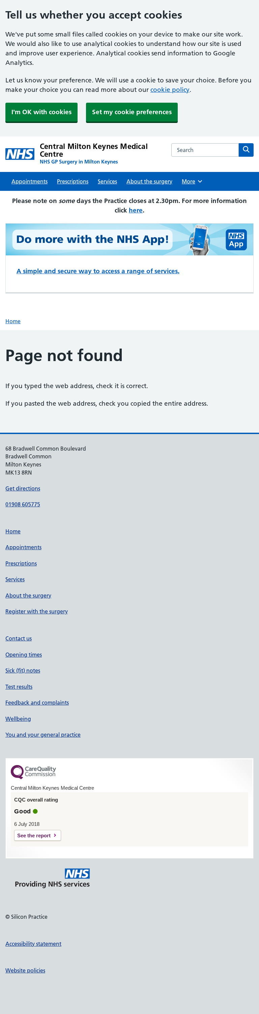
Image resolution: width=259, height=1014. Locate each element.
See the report (34, 835)
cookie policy (170, 90)
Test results (18, 686)
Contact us (18, 638)
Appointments (29, 181)
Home (13, 321)
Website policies (25, 970)
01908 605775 (22, 504)
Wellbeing (18, 718)
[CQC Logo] (33, 777)
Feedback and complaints (37, 702)
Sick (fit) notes (22, 670)
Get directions (22, 488)
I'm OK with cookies (41, 112)
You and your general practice (43, 734)
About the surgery (149, 181)
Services (107, 181)
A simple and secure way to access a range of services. (98, 271)
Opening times (23, 654)
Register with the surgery (36, 611)
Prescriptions (72, 181)
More (191, 181)
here (136, 210)
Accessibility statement (33, 943)
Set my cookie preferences (132, 112)
